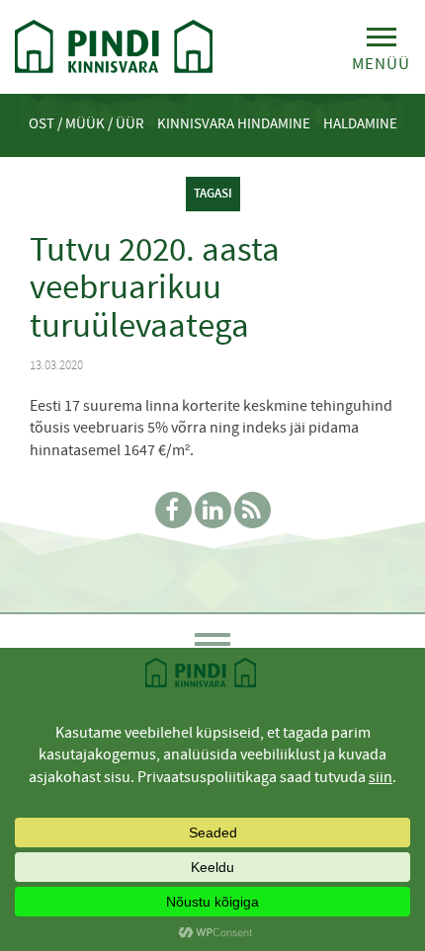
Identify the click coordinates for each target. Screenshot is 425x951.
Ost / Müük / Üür (86, 123)
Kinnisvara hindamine (233, 123)
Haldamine (360, 123)
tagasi (213, 193)
